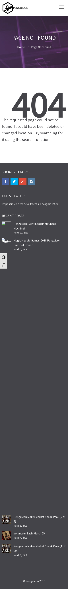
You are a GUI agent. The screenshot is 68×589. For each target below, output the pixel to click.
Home (21, 47)
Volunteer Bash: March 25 (29, 533)
